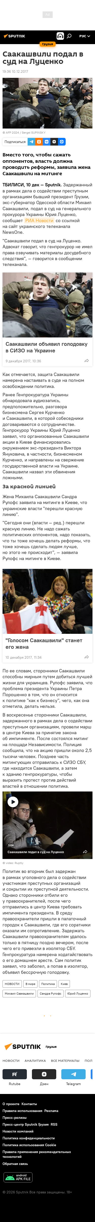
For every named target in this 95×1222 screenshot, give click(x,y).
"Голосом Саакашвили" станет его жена (44, 643)
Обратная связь (15, 1163)
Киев (64, 984)
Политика (48, 984)
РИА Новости (39, 220)
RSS (54, 1124)
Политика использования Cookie (29, 1145)
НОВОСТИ (12, 984)
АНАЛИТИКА (35, 1060)
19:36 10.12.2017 (15, 71)
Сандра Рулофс (50, 993)
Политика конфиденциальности (29, 1138)
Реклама (51, 1110)
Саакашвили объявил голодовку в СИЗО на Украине (46, 347)
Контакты (29, 1104)
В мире (30, 984)
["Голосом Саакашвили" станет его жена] (47, 601)
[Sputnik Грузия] (15, 38)
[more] (87, 360)
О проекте (11, 1104)
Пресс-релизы (15, 1117)
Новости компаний (18, 1131)
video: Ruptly (14, 863)
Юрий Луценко (77, 993)
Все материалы (65, 1060)
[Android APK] (18, 1178)
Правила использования (22, 1110)
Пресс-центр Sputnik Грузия (26, 1124)
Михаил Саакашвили (19, 993)
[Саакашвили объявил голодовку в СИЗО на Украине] (47, 305)
